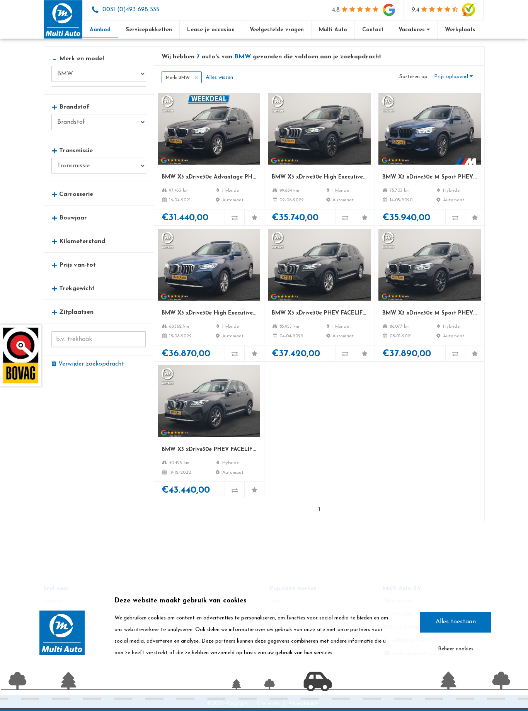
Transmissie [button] (72, 150)
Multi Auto (333, 30)
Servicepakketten (149, 30)
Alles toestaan (456, 622)
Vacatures (413, 30)
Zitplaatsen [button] (73, 312)
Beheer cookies (455, 649)
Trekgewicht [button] (73, 288)
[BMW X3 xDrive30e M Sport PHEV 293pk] (430, 157)
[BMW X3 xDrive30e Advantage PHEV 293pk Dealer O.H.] (209, 157)
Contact (372, 30)
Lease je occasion (211, 30)
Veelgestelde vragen (277, 30)
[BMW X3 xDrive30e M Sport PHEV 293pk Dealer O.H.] (430, 293)
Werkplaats (460, 30)
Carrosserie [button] (73, 194)
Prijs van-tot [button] (74, 265)
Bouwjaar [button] (69, 218)
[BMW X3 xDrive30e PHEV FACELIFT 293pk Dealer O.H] (319, 293)
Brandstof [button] (71, 107)
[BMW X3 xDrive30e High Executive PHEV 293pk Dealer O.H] (209, 293)
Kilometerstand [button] (79, 241)
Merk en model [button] (78, 58)
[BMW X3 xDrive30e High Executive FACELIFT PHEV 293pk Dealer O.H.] (319, 157)
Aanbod (100, 30)
